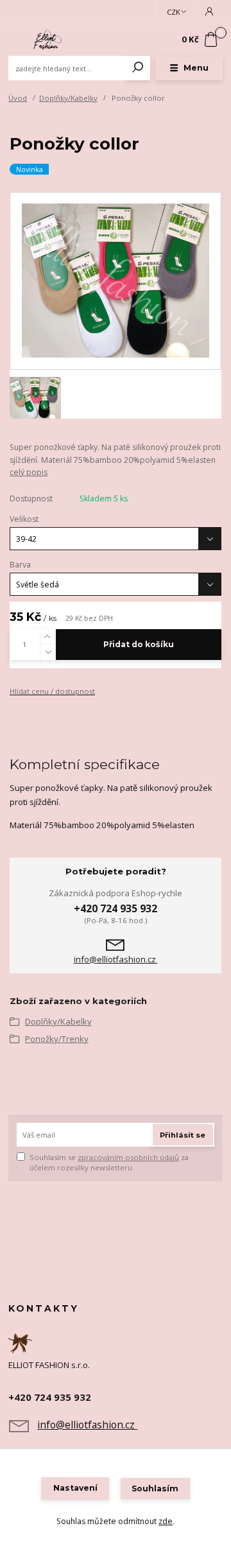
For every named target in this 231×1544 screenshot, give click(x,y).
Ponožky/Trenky (57, 1039)
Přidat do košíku (138, 644)
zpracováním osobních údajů (128, 1157)
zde (165, 1521)
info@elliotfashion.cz (116, 959)
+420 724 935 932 (115, 908)
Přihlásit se (182, 1135)
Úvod (17, 98)
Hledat (138, 68)
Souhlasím (155, 1488)
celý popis (28, 472)
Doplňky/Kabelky (68, 98)
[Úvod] (48, 40)
